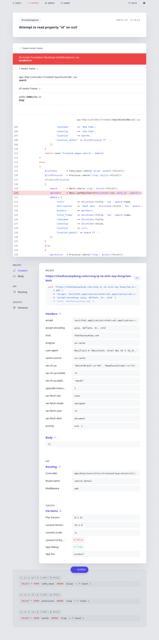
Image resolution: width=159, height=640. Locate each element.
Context (17, 302)
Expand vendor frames (33, 48)
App (15, 286)
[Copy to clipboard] (136, 287)
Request (17, 265)
